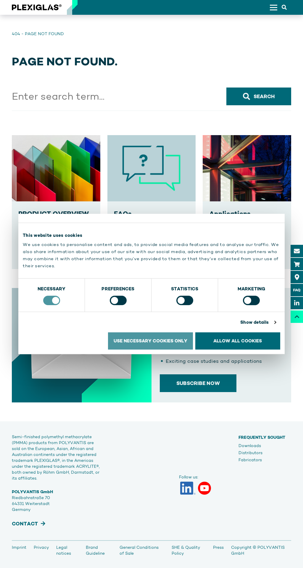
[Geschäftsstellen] (297, 277)
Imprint (19, 547)
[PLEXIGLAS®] (37, 7)
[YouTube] (204, 488)
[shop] (297, 264)
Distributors (250, 452)
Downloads (249, 445)
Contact (25, 523)
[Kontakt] (297, 251)
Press (218, 547)
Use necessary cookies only (150, 341)
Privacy (41, 547)
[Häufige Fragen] (297, 290)
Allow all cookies (237, 341)
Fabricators (250, 459)
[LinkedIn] (188, 488)
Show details (254, 322)
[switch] (118, 300)
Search (264, 96)
